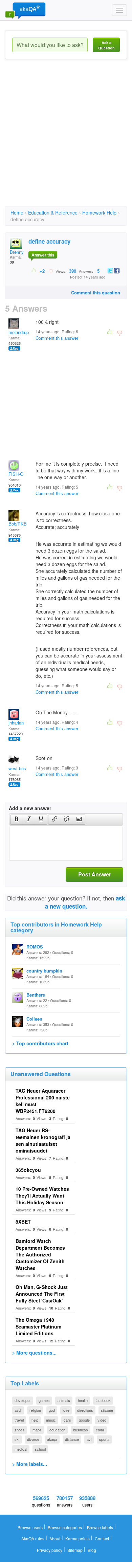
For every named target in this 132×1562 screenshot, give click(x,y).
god (52, 1410)
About (54, 1538)
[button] (16, 820)
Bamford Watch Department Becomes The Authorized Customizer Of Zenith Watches (40, 1254)
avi (89, 1439)
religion (35, 1410)
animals (64, 1400)
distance (72, 1439)
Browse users (30, 1527)
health (83, 1400)
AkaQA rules (32, 1538)
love (66, 1410)
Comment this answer (57, 338)
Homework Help (99, 212)
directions (85, 1410)
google (84, 1420)
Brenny (17, 252)
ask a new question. (85, 902)
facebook (103, 1400)
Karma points (77, 1538)
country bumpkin (44, 970)
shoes (20, 1429)
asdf (18, 1410)
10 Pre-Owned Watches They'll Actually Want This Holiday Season (42, 1195)
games (44, 1400)
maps (37, 1429)
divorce (33, 1439)
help (34, 1420)
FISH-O (15, 474)
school (40, 1449)
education (57, 1429)
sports (104, 1439)
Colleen (34, 1019)
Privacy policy (49, 1550)
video (101, 1420)
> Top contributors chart (40, 1043)
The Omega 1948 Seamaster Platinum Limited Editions (38, 1326)
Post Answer (94, 874)
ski (17, 1439)
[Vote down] (50, 270)
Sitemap (75, 1550)
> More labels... (29, 1463)
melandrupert (21, 332)
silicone (107, 1410)
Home (16, 212)
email (100, 1429)
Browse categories (65, 1527)
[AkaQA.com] (25, 10)
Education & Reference (53, 212)
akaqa (52, 1439)
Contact (102, 1538)
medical (21, 1449)
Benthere (35, 994)
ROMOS (34, 946)
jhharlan (16, 722)
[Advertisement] (66, 139)
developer (23, 1400)
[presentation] (16, 819)
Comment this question (95, 292)
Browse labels (100, 1527)
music (51, 1420)
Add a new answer (30, 808)
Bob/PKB (17, 523)
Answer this (42, 255)
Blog (92, 1550)
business (80, 1429)
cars (67, 1420)
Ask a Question (106, 45)
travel (19, 1420)
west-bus (17, 768)
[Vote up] (34, 270)
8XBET (23, 1221)
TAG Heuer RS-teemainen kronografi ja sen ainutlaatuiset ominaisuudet (43, 1140)
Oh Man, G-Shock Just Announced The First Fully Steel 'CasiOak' (42, 1294)
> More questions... (34, 1352)
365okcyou (28, 1169)
